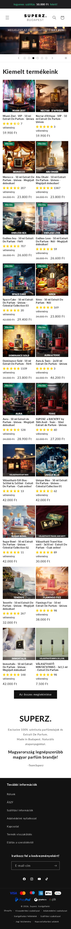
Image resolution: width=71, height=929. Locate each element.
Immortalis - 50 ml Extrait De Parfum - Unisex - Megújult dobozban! (18, 666)
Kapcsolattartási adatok (47, 921)
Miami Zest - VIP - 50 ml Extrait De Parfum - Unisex (18, 117)
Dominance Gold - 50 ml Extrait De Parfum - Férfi (17, 362)
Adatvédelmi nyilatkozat (22, 818)
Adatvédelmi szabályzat (55, 911)
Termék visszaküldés (19, 834)
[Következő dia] (52, 58)
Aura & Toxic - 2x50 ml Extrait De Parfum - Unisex (51, 362)
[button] (7, 18)
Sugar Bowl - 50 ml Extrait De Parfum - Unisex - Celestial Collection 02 (18, 544)
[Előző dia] (18, 58)
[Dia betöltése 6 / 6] (46, 58)
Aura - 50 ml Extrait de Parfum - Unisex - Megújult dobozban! (18, 422)
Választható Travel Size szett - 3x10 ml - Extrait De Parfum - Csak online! (51, 544)
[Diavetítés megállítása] (67, 58)
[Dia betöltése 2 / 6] (29, 58)
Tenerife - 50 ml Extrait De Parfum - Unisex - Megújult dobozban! (18, 605)
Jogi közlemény (23, 921)
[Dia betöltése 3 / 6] (33, 58)
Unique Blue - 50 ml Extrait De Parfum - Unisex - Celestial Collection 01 (51, 483)
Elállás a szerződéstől (20, 842)
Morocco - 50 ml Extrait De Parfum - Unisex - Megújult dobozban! (18, 180)
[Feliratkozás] (55, 865)
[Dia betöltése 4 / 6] (38, 58)
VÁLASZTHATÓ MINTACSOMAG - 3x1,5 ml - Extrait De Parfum (52, 666)
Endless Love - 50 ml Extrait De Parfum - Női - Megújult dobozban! (52, 241)
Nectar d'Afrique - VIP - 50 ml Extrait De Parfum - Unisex (51, 118)
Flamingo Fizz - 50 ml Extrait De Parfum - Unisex (51, 604)
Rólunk (11, 794)
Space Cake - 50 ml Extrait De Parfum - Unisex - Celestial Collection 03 (18, 302)
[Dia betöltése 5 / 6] (42, 58)
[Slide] (35, 40)
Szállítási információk (20, 810)
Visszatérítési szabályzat (27, 911)
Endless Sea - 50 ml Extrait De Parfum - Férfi (18, 240)
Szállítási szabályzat (50, 916)
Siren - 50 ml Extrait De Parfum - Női (49, 301)
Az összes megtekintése (35, 694)
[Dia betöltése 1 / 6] (24, 58)
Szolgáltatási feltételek (25, 916)
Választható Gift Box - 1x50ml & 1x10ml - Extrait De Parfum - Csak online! (18, 483)
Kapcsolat (13, 826)
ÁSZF (10, 802)
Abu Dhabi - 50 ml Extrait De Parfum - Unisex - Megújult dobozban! (51, 180)
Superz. (34, 906)
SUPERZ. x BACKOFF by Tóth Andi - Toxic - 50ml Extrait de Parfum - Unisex (51, 422)
